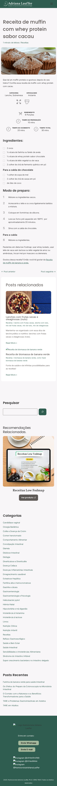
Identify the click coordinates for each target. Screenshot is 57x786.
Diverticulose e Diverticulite (15, 561)
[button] (51, 4)
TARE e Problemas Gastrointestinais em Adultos (24, 701)
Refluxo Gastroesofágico (14, 639)
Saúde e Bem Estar (11, 643)
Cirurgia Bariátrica (11, 527)
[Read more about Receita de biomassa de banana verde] (24, 349)
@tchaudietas (31, 761)
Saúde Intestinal (10, 647)
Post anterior (8, 272)
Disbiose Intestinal (11, 553)
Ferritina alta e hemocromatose (17, 583)
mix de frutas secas (14, 326)
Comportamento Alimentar (15, 540)
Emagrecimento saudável (14, 574)
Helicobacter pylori (11, 600)
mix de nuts (27, 326)
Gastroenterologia (11, 591)
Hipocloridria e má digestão (15, 609)
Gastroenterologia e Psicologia (16, 596)
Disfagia (6, 557)
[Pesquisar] (42, 412)
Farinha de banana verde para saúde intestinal (23, 682)
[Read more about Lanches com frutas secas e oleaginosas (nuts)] (28, 302)
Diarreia (6, 548)
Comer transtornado (12, 535)
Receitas (24, 42)
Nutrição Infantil (10, 630)
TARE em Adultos (10, 705)
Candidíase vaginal (11, 522)
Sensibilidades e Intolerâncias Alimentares (22, 652)
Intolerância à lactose (12, 617)
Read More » (11, 343)
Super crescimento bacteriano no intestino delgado (26, 660)
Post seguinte (48, 272)
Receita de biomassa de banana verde (28, 354)
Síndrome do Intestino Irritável (16, 656)
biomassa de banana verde (25, 358)
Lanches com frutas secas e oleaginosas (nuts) (22, 318)
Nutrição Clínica (10, 626)
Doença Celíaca (10, 565)
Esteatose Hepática (11, 578)
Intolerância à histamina (13, 613)
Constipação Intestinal (13, 544)
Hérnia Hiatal (8, 604)
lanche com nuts (41, 323)
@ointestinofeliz (32, 758)
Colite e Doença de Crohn (14, 531)
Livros (5, 621)
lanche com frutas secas (24, 323)
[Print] (27, 101)
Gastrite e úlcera (10, 587)
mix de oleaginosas (40, 326)
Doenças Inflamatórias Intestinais (18, 570)
